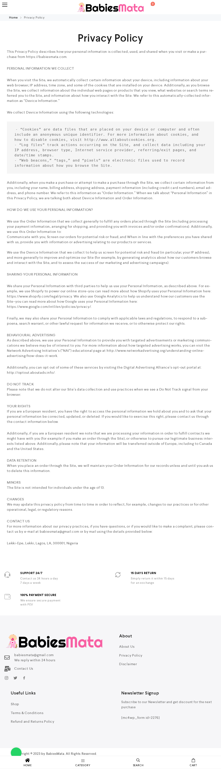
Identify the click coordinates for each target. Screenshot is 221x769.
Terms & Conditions (27, 713)
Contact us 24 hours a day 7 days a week (39, 580)
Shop (15, 704)
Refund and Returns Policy (32, 721)
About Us (126, 646)
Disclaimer (128, 664)
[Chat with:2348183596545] (16, 752)
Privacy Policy (130, 655)
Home (14, 17)
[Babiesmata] (110, 7)
